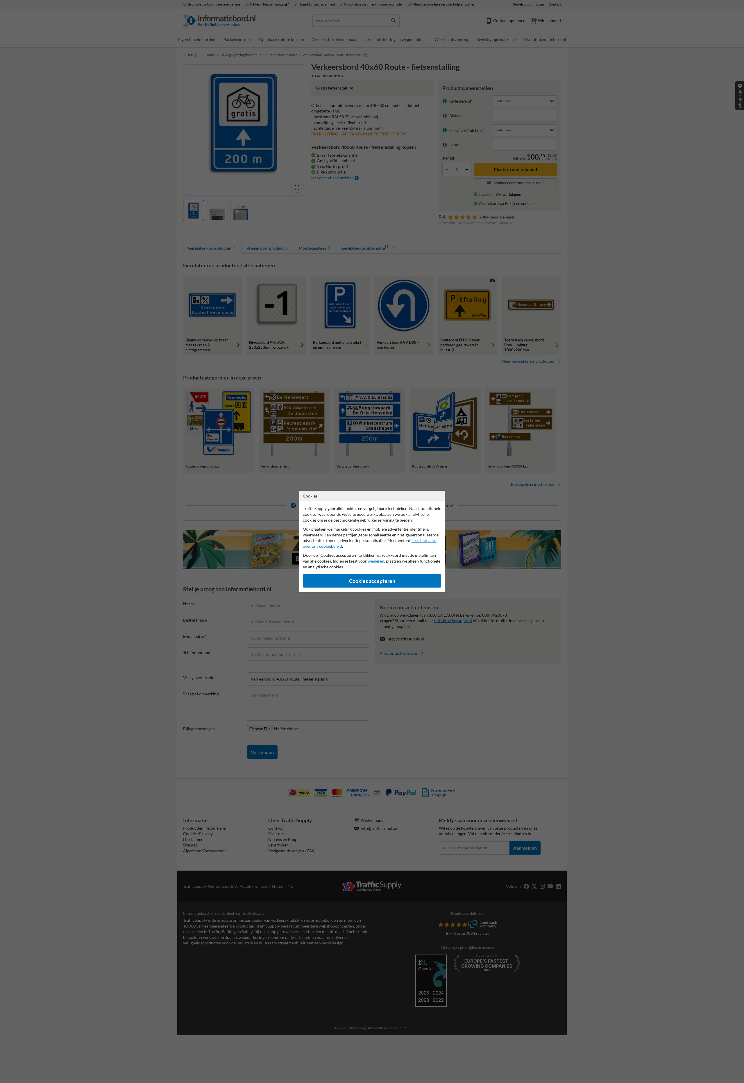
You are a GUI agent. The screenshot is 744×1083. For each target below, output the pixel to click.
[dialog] (372, 541)
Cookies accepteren (372, 581)
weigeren (376, 560)
